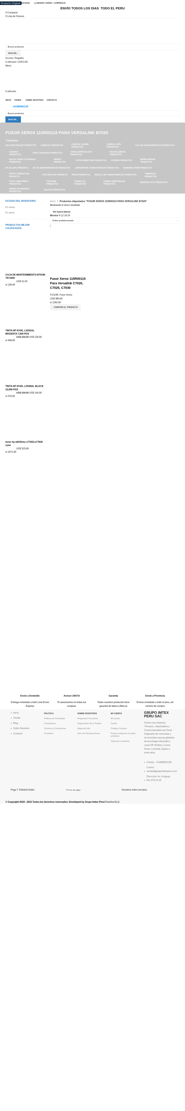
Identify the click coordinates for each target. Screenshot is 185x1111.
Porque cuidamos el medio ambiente (123, 734)
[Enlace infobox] (30, 694)
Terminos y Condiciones (55, 728)
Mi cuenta (115, 718)
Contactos (48, 733)
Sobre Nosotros (87, 713)
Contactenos (50, 723)
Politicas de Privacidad (54, 718)
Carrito (114, 723)
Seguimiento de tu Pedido (89, 723)
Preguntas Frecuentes (87, 718)
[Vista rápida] (61, 273)
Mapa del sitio (83, 728)
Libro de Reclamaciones (88, 733)
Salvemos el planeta (120, 741)
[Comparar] (53, 273)
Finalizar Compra (119, 728)
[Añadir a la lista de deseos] (69, 273)
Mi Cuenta (116, 713)
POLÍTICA (49, 713)
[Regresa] (9, 126)
